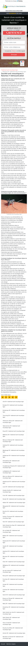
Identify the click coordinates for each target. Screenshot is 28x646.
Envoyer (14, 55)
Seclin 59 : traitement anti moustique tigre (14, 594)
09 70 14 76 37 (15, 33)
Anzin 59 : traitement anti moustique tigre (14, 561)
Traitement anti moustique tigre (9, 70)
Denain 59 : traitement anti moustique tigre (14, 499)
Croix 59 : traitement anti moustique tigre (13, 495)
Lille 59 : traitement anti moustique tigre (13, 401)
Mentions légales (11, 644)
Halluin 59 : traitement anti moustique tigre (14, 502)
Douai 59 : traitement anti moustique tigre (14, 431)
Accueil (3, 644)
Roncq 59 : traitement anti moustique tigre (14, 575)
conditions (13, 51)
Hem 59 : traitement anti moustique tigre (13, 521)
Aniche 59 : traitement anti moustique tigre (14, 633)
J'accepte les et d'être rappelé (15, 51)
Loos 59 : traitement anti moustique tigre (13, 486)
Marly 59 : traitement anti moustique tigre (13, 603)
